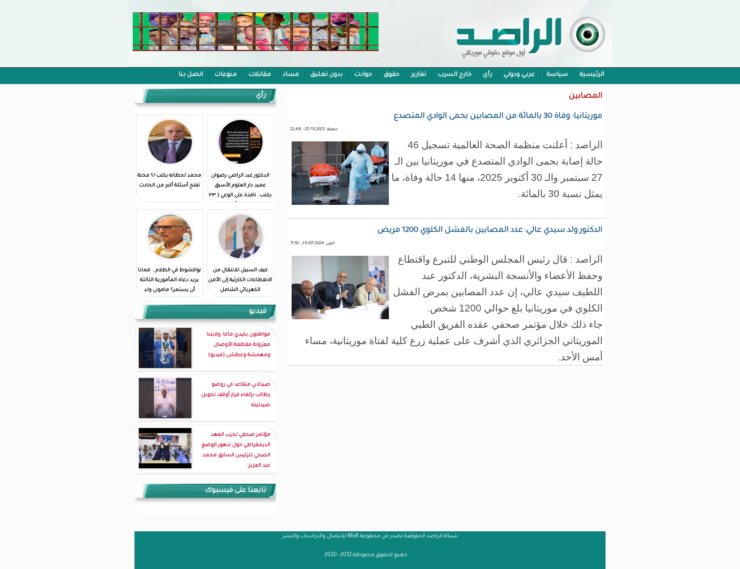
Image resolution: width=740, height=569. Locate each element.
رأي (487, 75)
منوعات (226, 75)
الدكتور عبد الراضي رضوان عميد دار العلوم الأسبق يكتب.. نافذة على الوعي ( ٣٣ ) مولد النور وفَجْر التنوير (240, 190)
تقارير (418, 75)
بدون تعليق (326, 75)
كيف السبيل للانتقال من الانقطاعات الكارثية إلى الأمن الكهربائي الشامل (240, 280)
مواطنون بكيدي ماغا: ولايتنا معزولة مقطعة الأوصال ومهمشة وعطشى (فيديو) (238, 345)
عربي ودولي (519, 75)
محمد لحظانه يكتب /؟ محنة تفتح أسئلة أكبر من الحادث (169, 181)
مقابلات (259, 75)
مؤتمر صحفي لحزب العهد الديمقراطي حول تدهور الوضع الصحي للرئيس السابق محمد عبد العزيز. (236, 450)
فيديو (257, 311)
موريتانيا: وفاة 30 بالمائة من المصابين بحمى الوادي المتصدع (498, 116)
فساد (291, 75)
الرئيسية (591, 75)
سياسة (557, 75)
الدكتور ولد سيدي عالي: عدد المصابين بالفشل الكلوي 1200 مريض (490, 230)
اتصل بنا (191, 75)
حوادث (363, 75)
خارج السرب (454, 75)
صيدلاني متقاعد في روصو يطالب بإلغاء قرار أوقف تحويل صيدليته (235, 395)
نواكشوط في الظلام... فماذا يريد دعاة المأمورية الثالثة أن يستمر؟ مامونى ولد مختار (169, 285)
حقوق (392, 75)
